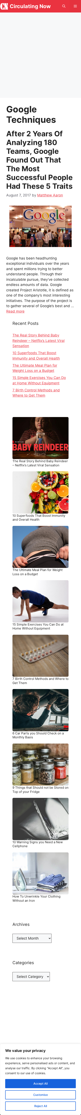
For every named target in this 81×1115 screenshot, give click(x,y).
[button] (64, 6)
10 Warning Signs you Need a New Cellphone (37, 844)
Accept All (40, 1083)
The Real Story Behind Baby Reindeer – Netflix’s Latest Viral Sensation (38, 340)
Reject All (40, 1106)
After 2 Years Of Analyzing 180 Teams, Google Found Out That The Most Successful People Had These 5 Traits (39, 159)
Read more (15, 311)
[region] (40, 1079)
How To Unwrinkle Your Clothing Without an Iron (36, 898)
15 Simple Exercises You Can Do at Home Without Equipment (38, 626)
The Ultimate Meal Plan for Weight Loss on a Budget (37, 572)
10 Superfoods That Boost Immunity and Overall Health (38, 518)
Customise (40, 1094)
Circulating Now (30, 6)
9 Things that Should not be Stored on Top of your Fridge (40, 790)
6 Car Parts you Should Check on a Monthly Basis (38, 735)
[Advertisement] (40, 55)
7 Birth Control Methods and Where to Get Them (40, 681)
